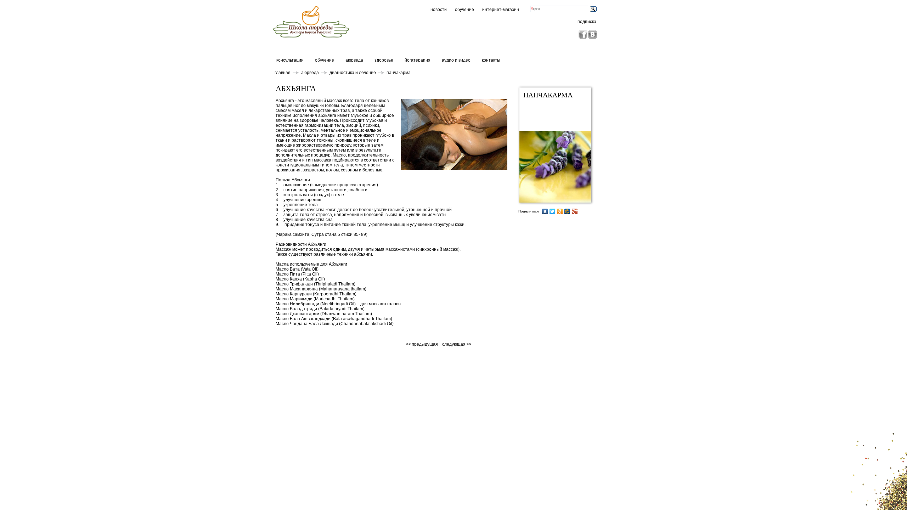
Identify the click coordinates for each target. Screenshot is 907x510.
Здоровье (383, 60)
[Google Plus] (575, 211)
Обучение (324, 60)
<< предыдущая (422, 344)
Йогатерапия (417, 60)
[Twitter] (552, 211)
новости (438, 9)
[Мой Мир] (567, 211)
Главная (283, 72)
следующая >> (457, 344)
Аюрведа (354, 60)
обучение (464, 9)
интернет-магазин (500, 9)
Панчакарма (399, 72)
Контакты (491, 60)
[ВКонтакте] (545, 211)
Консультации (290, 60)
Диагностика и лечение (352, 72)
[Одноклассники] (560, 211)
